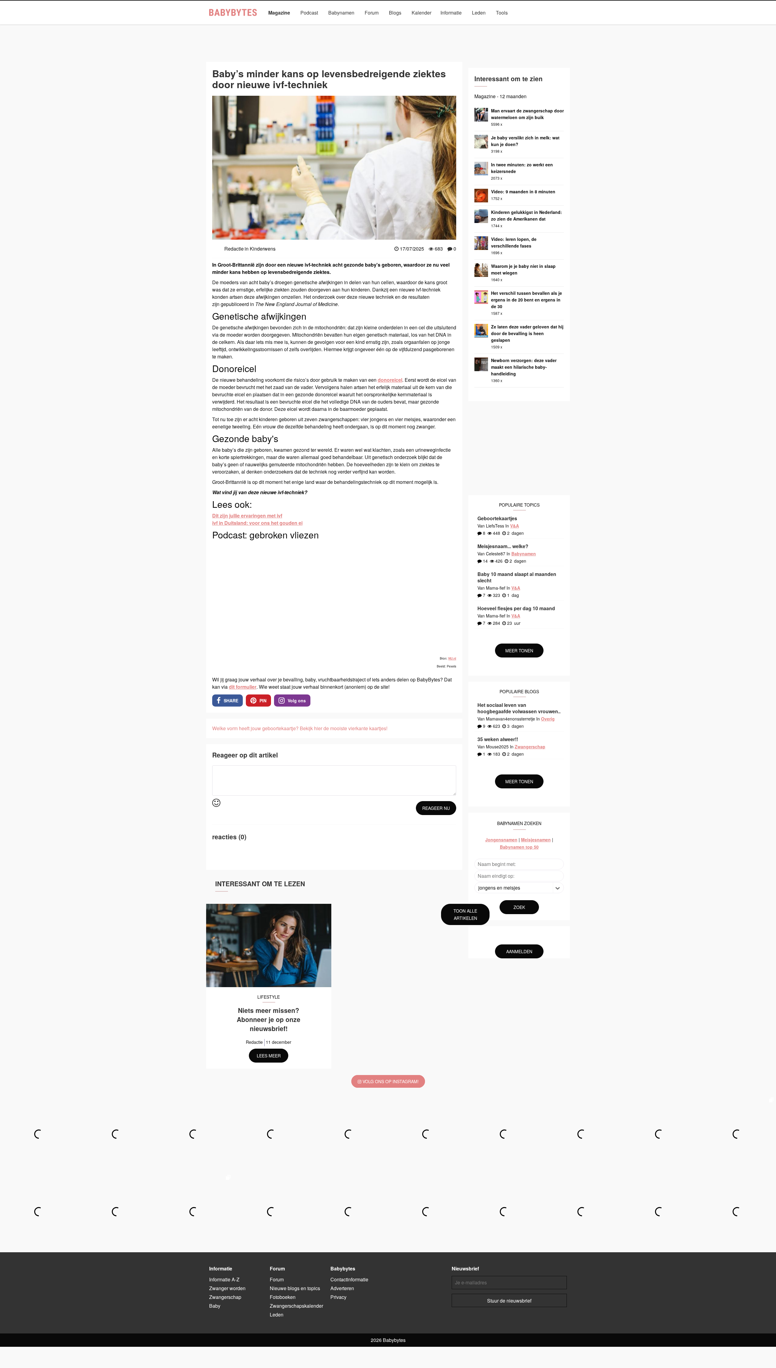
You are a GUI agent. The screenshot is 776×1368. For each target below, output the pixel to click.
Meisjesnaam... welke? (502, 546)
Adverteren (342, 1288)
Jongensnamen (501, 840)
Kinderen (280, 26)
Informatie (451, 12)
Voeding (508, 26)
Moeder (371, 26)
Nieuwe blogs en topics (295, 1288)
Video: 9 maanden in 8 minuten (523, 191)
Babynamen (341, 12)
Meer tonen (519, 650)
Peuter (429, 26)
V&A (514, 526)
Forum (372, 12)
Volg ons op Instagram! (390, 1081)
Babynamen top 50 (519, 847)
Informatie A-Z (224, 1279)
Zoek (519, 907)
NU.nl (452, 658)
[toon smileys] (216, 803)
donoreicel (390, 379)
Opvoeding (401, 26)
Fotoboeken (283, 1296)
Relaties (455, 26)
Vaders (482, 26)
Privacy (338, 1296)
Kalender (421, 12)
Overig (548, 719)
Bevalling (250, 26)
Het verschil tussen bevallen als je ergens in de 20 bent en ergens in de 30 (526, 299)
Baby (225, 26)
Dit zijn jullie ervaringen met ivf (247, 515)
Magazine (279, 12)
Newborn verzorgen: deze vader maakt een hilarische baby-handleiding (524, 367)
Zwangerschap (541, 26)
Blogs (395, 12)
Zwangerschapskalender (296, 1305)
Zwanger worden (227, 1288)
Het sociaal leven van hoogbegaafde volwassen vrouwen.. (518, 708)
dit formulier (242, 686)
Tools (502, 12)
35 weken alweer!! (497, 739)
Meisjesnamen (536, 840)
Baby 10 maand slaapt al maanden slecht (516, 577)
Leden (479, 12)
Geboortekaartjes (497, 518)
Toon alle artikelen (465, 914)
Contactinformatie (349, 1279)
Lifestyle (343, 26)
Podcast (309, 12)
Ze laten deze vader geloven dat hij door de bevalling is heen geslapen (527, 333)
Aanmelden (519, 951)
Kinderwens (312, 26)
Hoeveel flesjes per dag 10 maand (516, 608)
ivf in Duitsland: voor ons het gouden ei (257, 522)
